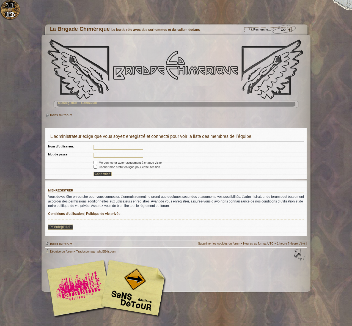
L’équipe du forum (61, 251)
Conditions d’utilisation (66, 214)
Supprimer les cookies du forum (219, 243)
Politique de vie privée (103, 214)
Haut (300, 255)
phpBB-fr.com (106, 251)
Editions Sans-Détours (132, 288)
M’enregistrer (67, 103)
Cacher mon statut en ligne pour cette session (129, 167)
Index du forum (175, 75)
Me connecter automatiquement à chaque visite (130, 162)
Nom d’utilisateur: (61, 146)
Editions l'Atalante (107, 288)
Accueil (13, 12)
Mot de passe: (58, 154)
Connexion (89, 103)
